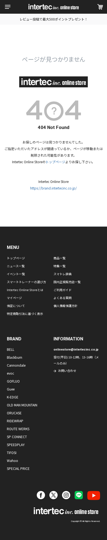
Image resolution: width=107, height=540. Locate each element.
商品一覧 (60, 258)
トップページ (55, 161)
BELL (10, 349)
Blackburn (14, 357)
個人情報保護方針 (66, 305)
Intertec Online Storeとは (25, 290)
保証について (16, 305)
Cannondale (16, 365)
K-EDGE (12, 397)
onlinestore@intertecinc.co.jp (76, 349)
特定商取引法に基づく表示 (25, 313)
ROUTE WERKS (18, 428)
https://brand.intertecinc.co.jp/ (53, 188)
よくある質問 (63, 297)
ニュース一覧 (16, 266)
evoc (10, 373)
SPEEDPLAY (16, 444)
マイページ (14, 297)
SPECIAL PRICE (18, 468)
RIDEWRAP (15, 420)
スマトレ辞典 (63, 274)
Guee (11, 389)
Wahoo (12, 460)
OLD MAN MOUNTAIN (22, 405)
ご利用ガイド (63, 290)
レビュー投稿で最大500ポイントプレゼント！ (53, 19)
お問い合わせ (67, 370)
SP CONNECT (17, 436)
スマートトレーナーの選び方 (26, 282)
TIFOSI (11, 452)
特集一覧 (60, 266)
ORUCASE (14, 412)
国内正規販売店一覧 (67, 282)
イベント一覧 (16, 274)
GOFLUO (13, 381)
